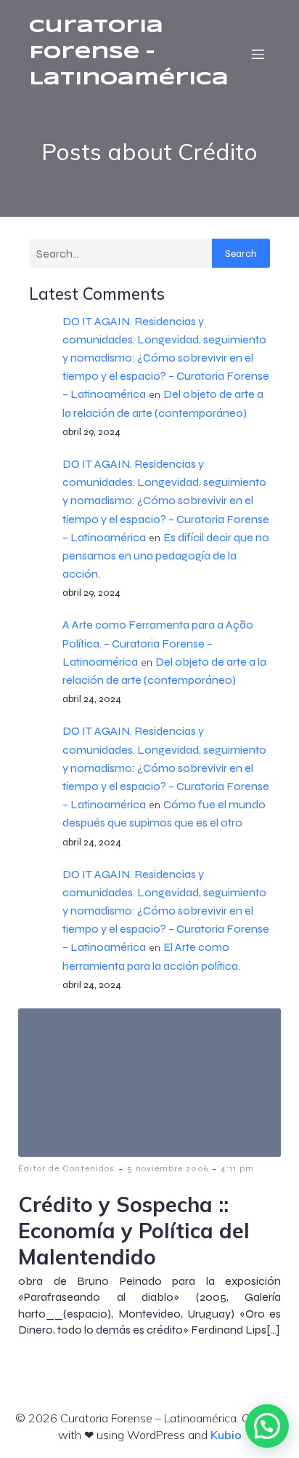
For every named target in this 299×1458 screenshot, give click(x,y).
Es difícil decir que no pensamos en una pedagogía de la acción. (165, 555)
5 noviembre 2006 (167, 1168)
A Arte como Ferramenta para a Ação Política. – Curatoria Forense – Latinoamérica (157, 643)
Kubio (226, 1434)
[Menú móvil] (257, 53)
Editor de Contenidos (66, 1168)
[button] (267, 1426)
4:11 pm (237, 1168)
